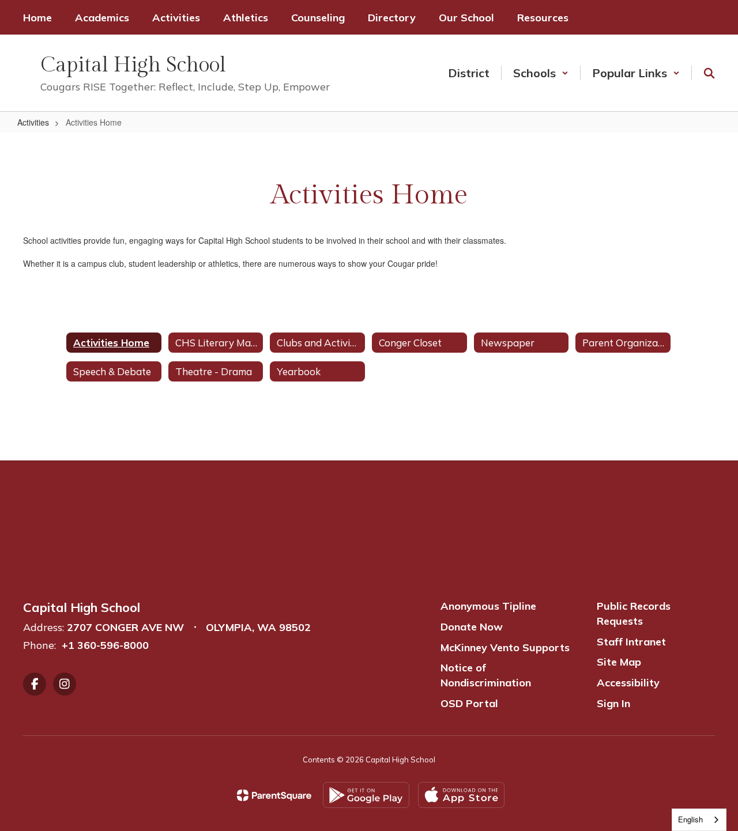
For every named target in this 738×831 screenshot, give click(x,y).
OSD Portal (469, 703)
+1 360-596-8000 (105, 645)
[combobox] (699, 820)
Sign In (613, 703)
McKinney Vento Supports (505, 647)
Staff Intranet (631, 641)
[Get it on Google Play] (366, 795)
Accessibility (628, 682)
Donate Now (471, 626)
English (690, 819)
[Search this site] (709, 73)
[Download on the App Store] (461, 795)
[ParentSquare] (274, 795)
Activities (33, 122)
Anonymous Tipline (488, 606)
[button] (540, 73)
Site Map (619, 661)
